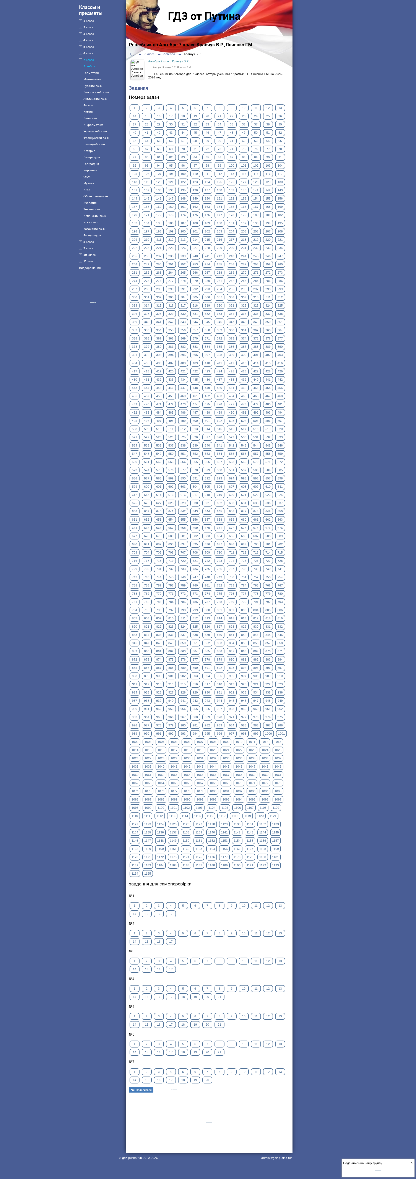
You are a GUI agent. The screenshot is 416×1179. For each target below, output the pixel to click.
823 (171, 626)
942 (195, 700)
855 (243, 643)
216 (219, 239)
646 (231, 511)
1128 (211, 824)
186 (171, 223)
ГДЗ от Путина (204, 16)
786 (195, 602)
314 (146, 305)
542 (231, 445)
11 (256, 108)
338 (280, 313)
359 (219, 330)
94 (159, 165)
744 (158, 577)
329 (171, 313)
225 (171, 248)
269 (231, 272)
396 (195, 355)
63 (256, 141)
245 (255, 256)
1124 (160, 824)
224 (158, 248)
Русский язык (92, 86)
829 (243, 626)
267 (207, 272)
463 (219, 396)
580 (219, 470)
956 (207, 709)
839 (207, 635)
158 (146, 206)
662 (268, 519)
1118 (235, 816)
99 (219, 165)
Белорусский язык (96, 92)
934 (255, 692)
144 (134, 198)
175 (195, 215)
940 (171, 700)
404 (134, 363)
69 (171, 149)
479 (255, 404)
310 (255, 297)
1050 (135, 774)
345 (207, 322)
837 (183, 635)
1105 (224, 807)
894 (243, 667)
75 (243, 149)
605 (207, 486)
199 (171, 231)
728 (280, 560)
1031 (200, 758)
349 (255, 322)
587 (146, 478)
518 (255, 429)
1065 (174, 783)
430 (134, 379)
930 (207, 692)
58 (195, 141)
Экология (90, 203)
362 (255, 330)
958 (231, 709)
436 (207, 379)
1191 (250, 865)
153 (243, 198)
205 (243, 231)
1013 (277, 742)
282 (231, 281)
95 (171, 165)
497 (158, 420)
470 (146, 404)
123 (195, 182)
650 (280, 511)
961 (268, 709)
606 (219, 486)
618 (207, 495)
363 (268, 330)
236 (146, 256)
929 (195, 692)
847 (146, 643)
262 (146, 272)
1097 (278, 799)
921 (255, 684)
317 (183, 305)
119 (146, 182)
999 (255, 733)
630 (195, 503)
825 (195, 626)
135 (183, 190)
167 (255, 206)
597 (268, 478)
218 (243, 239)
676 (280, 527)
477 (231, 404)
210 (146, 239)
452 (243, 388)
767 (280, 585)
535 (146, 445)
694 (183, 544)
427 (255, 371)
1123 (147, 824)
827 (219, 626)
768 (134, 593)
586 (134, 478)
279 (195, 281)
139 (231, 190)
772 (183, 593)
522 (146, 437)
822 (158, 626)
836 (171, 635)
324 (268, 305)
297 (255, 289)
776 (231, 593)
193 (255, 223)
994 (195, 733)
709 (207, 552)
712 (243, 552)
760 (195, 585)
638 (134, 511)
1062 (135, 783)
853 (219, 643)
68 (159, 149)
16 (159, 116)
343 (183, 322)
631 (207, 503)
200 (183, 231)
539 (195, 445)
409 (195, 363)
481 (280, 404)
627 (158, 503)
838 (195, 635)
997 (231, 733)
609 (255, 486)
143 (280, 190)
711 (231, 552)
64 (268, 141)
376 (268, 338)
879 (219, 659)
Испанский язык (94, 216)
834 (146, 635)
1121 (273, 816)
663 (280, 519)
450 (219, 388)
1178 (237, 857)
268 (219, 272)
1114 (185, 816)
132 (146, 190)
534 (134, 445)
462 (207, 396)
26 (280, 116)
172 (158, 215)
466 (255, 396)
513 (195, 429)
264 (171, 272)
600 (146, 486)
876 (183, 659)
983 (219, 725)
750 (231, 577)
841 (231, 635)
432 (158, 379)
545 (268, 445)
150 (207, 198)
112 (219, 173)
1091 (200, 799)
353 (146, 330)
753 (268, 577)
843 (255, 635)
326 (134, 313)
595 (243, 478)
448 (195, 388)
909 (268, 676)
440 (255, 379)
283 (243, 281)
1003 (148, 742)
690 (134, 544)
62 (243, 141)
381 (171, 346)
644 (207, 511)
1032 (213, 758)
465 (243, 396)
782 (146, 602)
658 (219, 519)
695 (195, 544)
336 (255, 313)
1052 (161, 774)
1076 (161, 791)
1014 (135, 750)
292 (195, 289)
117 (280, 173)
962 (280, 709)
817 (255, 618)
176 (207, 215)
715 (280, 552)
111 (207, 173)
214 (195, 239)
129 (268, 182)
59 (207, 141)
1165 (224, 849)
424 (219, 371)
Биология (90, 118)
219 (255, 239)
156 (280, 198)
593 (219, 478)
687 (255, 536)
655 (183, 519)
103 (268, 165)
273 (280, 272)
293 (207, 289)
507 (280, 420)
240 (195, 256)
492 (255, 412)
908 (255, 676)
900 (158, 676)
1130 (237, 824)
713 (255, 552)
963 (134, 717)
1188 (211, 865)
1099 (148, 807)
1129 (224, 824)
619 (219, 495)
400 (243, 355)
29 (159, 124)
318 (195, 305)
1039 (148, 766)
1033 (226, 758)
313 (134, 305)
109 (183, 173)
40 (134, 132)
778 (255, 593)
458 (158, 396)
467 (268, 396)
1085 (278, 791)
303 (171, 297)
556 (243, 453)
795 (146, 610)
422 (195, 371)
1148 (160, 840)
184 (146, 223)
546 (280, 445)
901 (171, 676)
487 (195, 412)
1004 (161, 742)
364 (280, 330)
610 (268, 486)
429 (280, 371)
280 (207, 281)
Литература (91, 157)
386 (231, 346)
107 (158, 173)
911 (134, 684)
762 (219, 585)
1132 (262, 824)
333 (219, 313)
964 (146, 717)
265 (183, 272)
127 (243, 182)
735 (207, 569)
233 (268, 248)
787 (207, 602)
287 (134, 289)
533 (280, 437)
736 (219, 569)
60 (219, 141)
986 (255, 725)
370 (195, 338)
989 (134, 733)
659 (231, 519)
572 (280, 462)
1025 (278, 750)
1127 (198, 824)
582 (243, 470)
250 (158, 264)
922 (268, 684)
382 (183, 346)
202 (207, 231)
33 (207, 124)
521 (134, 437)
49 (243, 132)
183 (134, 223)
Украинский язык (95, 131)
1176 (211, 857)
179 (243, 215)
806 (280, 610)
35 (231, 124)
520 (280, 429)
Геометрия (91, 73)
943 (207, 700)
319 (207, 305)
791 (255, 602)
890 (195, 667)
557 (255, 453)
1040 (161, 766)
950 (134, 709)
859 (134, 651)
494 (280, 412)
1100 (161, 807)
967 (183, 717)
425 (231, 371)
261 (134, 272)
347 (231, 322)
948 (268, 700)
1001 (281, 733)
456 (134, 396)
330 (183, 313)
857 (268, 643)
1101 (173, 807)
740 (268, 569)
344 (195, 322)
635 (255, 503)
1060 (265, 774)
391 (134, 355)
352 (134, 330)
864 (195, 651)
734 (195, 569)
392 (146, 355)
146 (158, 198)
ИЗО (86, 190)
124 (207, 182)
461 (195, 396)
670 (207, 527)
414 (255, 363)
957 (219, 709)
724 (231, 560)
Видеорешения (90, 268)
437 (219, 379)
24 (256, 116)
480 (268, 404)
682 (195, 536)
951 (146, 709)
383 (195, 346)
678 (146, 536)
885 (134, 667)
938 (146, 700)
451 (231, 388)
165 (231, 206)
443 (134, 388)
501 (207, 420)
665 (146, 527)
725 (243, 560)
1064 (161, 783)
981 (195, 725)
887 (158, 667)
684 (219, 536)
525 (183, 437)
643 (195, 511)
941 (183, 700)
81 (159, 157)
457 (146, 396)
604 (195, 486)
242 (219, 256)
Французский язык (96, 138)
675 (268, 527)
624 (280, 495)
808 (146, 618)
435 (195, 379)
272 (268, 272)
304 (183, 297)
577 (183, 470)
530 (243, 437)
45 (195, 132)
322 (243, 305)
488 (207, 412)
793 (280, 602)
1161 (173, 849)
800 (207, 610)
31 (183, 124)
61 (231, 141)
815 (231, 618)
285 (268, 281)
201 (195, 231)
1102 (186, 807)
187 (183, 223)
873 (146, 659)
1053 (174, 774)
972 (243, 717)
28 (146, 124)
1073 (278, 783)
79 (134, 157)
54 (146, 141)
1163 (198, 849)
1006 (187, 742)
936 (280, 692)
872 (134, 659)
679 (158, 536)
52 (280, 132)
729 (134, 569)
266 (195, 272)
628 (171, 503)
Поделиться (144, 1089)
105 (134, 173)
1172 (160, 857)
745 (171, 577)
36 (243, 124)
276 (158, 281)
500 (195, 420)
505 (255, 420)
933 (243, 692)
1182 (135, 865)
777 (243, 593)
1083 (252, 791)
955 (195, 709)
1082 (239, 791)
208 (280, 231)
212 (171, 239)
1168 (262, 849)
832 (280, 626)
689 (280, 536)
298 (268, 289)
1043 (200, 766)
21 (219, 116)
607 (231, 486)
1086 (135, 799)
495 (134, 420)
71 (195, 149)
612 (134, 495)
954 (183, 709)
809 (158, 618)
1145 (275, 832)
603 (183, 486)
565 (195, 462)
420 (171, 371)
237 (158, 256)
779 (268, 593)
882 (255, 659)
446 (171, 388)
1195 (147, 873)
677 (134, 536)
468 (280, 396)
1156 (262, 840)
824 (183, 626)
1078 (187, 791)
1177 (224, 857)
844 (268, 635)
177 (219, 215)
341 (158, 322)
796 (158, 610)
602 (171, 486)
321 (231, 305)
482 (134, 412)
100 (231, 165)
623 (268, 495)
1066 (187, 783)
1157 (275, 840)
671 (219, 527)
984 (231, 725)
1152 (211, 840)
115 (256, 173)
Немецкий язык (94, 144)
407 (171, 363)
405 (146, 363)
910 (280, 676)
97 (195, 165)
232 (255, 248)
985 (243, 725)
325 (280, 305)
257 (243, 264)
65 (280, 141)
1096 (265, 799)
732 (171, 569)
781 (134, 602)
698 (231, 544)
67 (146, 149)
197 (146, 231)
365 (134, 338)
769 (146, 593)
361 (243, 330)
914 (171, 684)
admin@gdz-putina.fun (276, 1158)
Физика (88, 105)
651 (134, 519)
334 (231, 313)
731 (158, 569)
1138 (186, 832)
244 (243, 256)
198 (158, 231)
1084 (265, 791)
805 (268, 610)
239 (183, 256)
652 (146, 519)
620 (231, 495)
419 (158, 371)
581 (231, 470)
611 (280, 486)
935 (268, 692)
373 (231, 338)
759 (183, 585)
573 (134, 470)
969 (207, 717)
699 (243, 544)
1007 (200, 742)
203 (219, 231)
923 (280, 684)
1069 (226, 783)
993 (183, 733)
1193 (275, 865)
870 (268, 651)
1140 (211, 832)
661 (255, 519)
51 (268, 132)
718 (158, 560)
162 (195, 206)
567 (219, 462)
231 (243, 248)
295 (231, 289)
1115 (197, 816)
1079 (200, 791)
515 (219, 429)
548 (146, 453)
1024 (265, 750)
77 (268, 149)
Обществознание (95, 196)
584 (268, 470)
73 (219, 149)
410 (207, 363)
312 (280, 297)
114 (243, 173)
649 (268, 511)
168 (268, 206)
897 (280, 667)
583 (255, 470)
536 (158, 445)
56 (171, 141)
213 (183, 239)
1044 (213, 766)
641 (171, 511)
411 (219, 363)
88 (243, 157)
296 (243, 289)
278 (183, 281)
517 (243, 429)
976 (134, 725)
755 (134, 585)
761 (207, 585)
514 (207, 429)
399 (231, 355)
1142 (237, 832)
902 (183, 676)
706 (171, 552)
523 (158, 437)
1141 (224, 832)
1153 (224, 840)
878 (207, 659)
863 (183, 651)
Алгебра (89, 66)
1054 (187, 774)
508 (134, 429)
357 (195, 330)
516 (231, 429)
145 (146, 198)
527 (207, 437)
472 (171, 404)
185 (158, 223)
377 (280, 338)
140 (243, 190)
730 (146, 569)
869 (255, 651)
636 (268, 503)
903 (195, 676)
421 (183, 371)
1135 (147, 832)
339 (134, 322)
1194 (135, 873)
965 (158, 717)
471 (158, 404)
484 (158, 412)
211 (158, 239)
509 (146, 429)
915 (183, 684)
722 (207, 560)
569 (243, 462)
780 (280, 593)
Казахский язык (94, 229)
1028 (161, 758)
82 (171, 157)
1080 (213, 791)
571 (268, 462)
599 (134, 486)
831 (268, 626)
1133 (275, 824)
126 (231, 182)
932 (231, 692)
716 (134, 560)
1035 (252, 758)
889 (183, 667)
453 (255, 388)
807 (134, 618)
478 (243, 404)
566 (207, 462)
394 (171, 355)
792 (268, 602)
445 (158, 388)
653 (158, 519)
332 (207, 313)
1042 (187, 766)
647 (243, 511)
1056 (213, 774)
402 (268, 355)
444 (146, 388)
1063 (148, 783)
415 (268, 363)
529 (231, 437)
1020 (213, 750)
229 (219, 248)
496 (146, 420)
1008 (213, 742)
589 (171, 478)
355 (171, 330)
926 (158, 692)
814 (219, 618)
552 (195, 453)
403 (280, 355)
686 (243, 536)
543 (243, 445)
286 (280, 281)
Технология (91, 209)
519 (268, 429)
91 (280, 157)
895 (255, 667)
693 (171, 544)
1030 (187, 758)
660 (243, 519)
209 (134, 239)
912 (146, 684)
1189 (224, 865)
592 (207, 478)
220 (268, 239)
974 (268, 717)
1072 (265, 783)
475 (207, 404)
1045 (226, 766)
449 (207, 388)
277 (171, 281)
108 (171, 173)
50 (256, 132)
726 (255, 560)
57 (183, 141)
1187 (198, 865)
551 (183, 453)
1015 (148, 750)
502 (219, 420)
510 (158, 429)
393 (158, 355)
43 (171, 132)
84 (195, 157)
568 (231, 462)
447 (183, 388)
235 (134, 256)
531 (255, 437)
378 (134, 346)
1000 (268, 733)
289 (158, 289)
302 (158, 297)
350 (268, 322)
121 (171, 182)
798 (183, 610)
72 (207, 149)
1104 (212, 807)
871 (280, 651)
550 (171, 453)
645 (219, 511)
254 (207, 264)
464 (231, 396)
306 (207, 297)
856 (255, 643)
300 (134, 297)
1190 (237, 865)
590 (183, 478)
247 (280, 256)
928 (183, 692)
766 (268, 585)
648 (255, 511)
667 (171, 527)
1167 (250, 849)
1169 (275, 849)
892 (219, 667)
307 (219, 297)
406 (158, 363)
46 (207, 132)
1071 (252, 783)
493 (268, 412)
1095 (252, 799)
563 (171, 462)
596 (255, 478)
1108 (263, 807)
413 (243, 363)
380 (158, 346)
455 (280, 388)
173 (171, 215)
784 (171, 602)
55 (159, 141)
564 (183, 462)
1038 (135, 766)
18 (183, 116)
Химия (88, 112)
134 (171, 190)
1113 (172, 816)
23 (243, 116)
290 (171, 289)
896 (268, 667)
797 (171, 610)
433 (171, 379)
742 (134, 577)
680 (171, 536)
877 (195, 659)
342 (171, 322)
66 (134, 149)
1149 (173, 840)
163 (207, 206)
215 (207, 239)
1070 (239, 783)
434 (183, 379)
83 (183, 157)
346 (219, 322)
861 (158, 651)
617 (195, 495)
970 (219, 717)
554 (219, 453)
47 (219, 132)
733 (183, 569)
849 (171, 643)
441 (268, 379)
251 (171, 264)
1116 (210, 816)
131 (134, 190)
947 (255, 700)
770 (158, 593)
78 (280, 149)
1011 (252, 742)
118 (134, 182)
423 (207, 371)
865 (207, 651)
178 (231, 215)
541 (219, 445)
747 (195, 577)
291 (183, 289)
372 (219, 338)
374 (243, 338)
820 (134, 626)
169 (280, 206)
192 (243, 223)
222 (134, 248)
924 (134, 692)
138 (219, 190)
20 (207, 116)
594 (231, 478)
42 (159, 132)
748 (207, 577)
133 (158, 190)
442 (280, 379)
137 (207, 190)
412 (231, 363)
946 (243, 700)
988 (280, 725)
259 (268, 264)
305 (195, 297)
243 (231, 256)
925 (146, 692)
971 (231, 717)
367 (158, 338)
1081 (226, 791)
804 (255, 610)
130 (280, 182)
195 (280, 223)
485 (171, 412)
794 (134, 610)
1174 (186, 857)
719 (171, 560)
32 (195, 124)
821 (146, 626)
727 (268, 560)
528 (219, 437)
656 (195, 519)
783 (158, 602)
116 (268, 173)
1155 (250, 840)
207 (268, 231)
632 (219, 503)
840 (219, 635)
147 (171, 198)
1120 (260, 816)
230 (231, 248)
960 (255, 709)
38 (268, 124)
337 (268, 313)
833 (134, 635)
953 (171, 709)
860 (146, 651)
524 (171, 437)
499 (183, 420)
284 (255, 281)
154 (255, 198)
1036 (265, 758)
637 (280, 503)
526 (195, 437)
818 (268, 618)
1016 (161, 750)
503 (231, 420)
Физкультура (92, 235)
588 (158, 478)
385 (219, 346)
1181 (275, 857)
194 (268, 223)
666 (158, 527)
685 (231, 536)
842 (243, 635)
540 (207, 445)
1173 (173, 857)
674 (255, 527)
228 (207, 248)
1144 (262, 832)
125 (219, 182)
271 (255, 272)
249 (146, 264)
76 (256, 149)
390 (280, 346)
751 (243, 577)
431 (146, 379)
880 (231, 659)
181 (268, 215)
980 (183, 725)
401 (255, 355)
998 (243, 733)
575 (158, 470)
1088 (161, 799)
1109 (276, 807)
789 (231, 602)
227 (195, 248)
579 (207, 470)
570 (255, 462)
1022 (239, 750)
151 (219, 198)
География (91, 164)
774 (207, 593)
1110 (135, 816)
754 (280, 577)
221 (280, 239)
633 (231, 503)
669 (195, 527)
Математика (92, 79)
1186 (186, 865)
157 (134, 206)
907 (243, 676)
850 (183, 643)
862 (171, 651)
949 (280, 700)
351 (280, 322)
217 (231, 239)
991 (158, 733)
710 (219, 552)
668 (183, 527)
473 (183, 404)
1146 (135, 840)
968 (195, 717)
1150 (186, 840)
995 (207, 733)
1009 (226, 742)
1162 (186, 849)
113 (231, 173)
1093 (226, 799)
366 (146, 338)
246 (268, 256)
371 (207, 338)
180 (255, 215)
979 (171, 725)
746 (183, 577)
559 (280, 453)
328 (158, 313)
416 (280, 363)
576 (171, 470)
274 (134, 281)
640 (158, 511)
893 (231, 667)
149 (195, 198)
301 (146, 297)
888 (171, 667)
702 (280, 544)
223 (146, 248)
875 (171, 659)
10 (243, 108)
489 (219, 412)
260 (280, 264)
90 (268, 157)
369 (183, 338)
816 (243, 618)
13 (280, 108)
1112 (159, 816)
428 (268, 371)
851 (195, 643)
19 (195, 116)
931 (219, 692)
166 (243, 206)
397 (207, 355)
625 (134, 503)
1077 (174, 791)
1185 (173, 865)
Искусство (90, 222)
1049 (278, 766)
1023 (252, 750)
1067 (200, 783)
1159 (147, 849)
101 (243, 165)
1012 (264, 742)
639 (146, 511)
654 (171, 519)
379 (146, 346)
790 (243, 602)
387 (243, 346)
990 (146, 733)
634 (243, 503)
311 (268, 297)
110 (195, 173)
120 (158, 182)
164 (219, 206)
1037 (278, 758)
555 (231, 453)
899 (146, 676)
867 (231, 651)
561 (146, 462)
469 (134, 404)
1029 (174, 758)
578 (195, 470)
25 (268, 116)
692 (158, 544)
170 (134, 215)
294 (219, 289)
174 (183, 215)
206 (255, 231)
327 (146, 313)
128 (255, 182)
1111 (147, 816)
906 (231, 676)
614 (158, 495)
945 (231, 700)
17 (171, 116)
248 (134, 264)
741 (280, 569)
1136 (160, 832)
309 (243, 297)
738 (243, 569)
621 (243, 495)
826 (207, 626)
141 (255, 190)
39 (280, 124)
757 (158, 585)
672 (231, 527)
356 (183, 330)
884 (280, 659)
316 (171, 305)
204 (231, 231)
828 (231, 626)
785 (183, 602)
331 (195, 313)
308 (231, 297)
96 (183, 165)
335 (243, 313)
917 (207, 684)
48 (231, 132)
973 (255, 717)
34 (219, 124)
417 (134, 371)
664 (134, 527)
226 (183, 248)
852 (207, 643)
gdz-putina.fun (132, 1158)
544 (255, 445)
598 (280, 478)
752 (255, 577)
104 (280, 165)
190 (219, 223)
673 (243, 527)
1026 (135, 758)
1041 (174, 766)
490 (231, 412)
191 (231, 223)
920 (243, 684)
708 (195, 552)
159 (158, 206)
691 (146, 544)
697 (219, 544)
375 (255, 338)
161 (183, 206)
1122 (135, 824)
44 (183, 132)
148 (183, 198)
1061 (278, 774)
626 (146, 503)
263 (158, 272)
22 (231, 116)
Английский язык (95, 99)
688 (268, 536)
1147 (147, 840)
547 (134, 453)
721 (195, 560)
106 (146, 173)
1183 (147, 865)
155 (268, 198)
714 (268, 552)
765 (255, 585)
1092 (213, 799)
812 (195, 618)
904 (207, 676)
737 (231, 569)
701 (268, 544)
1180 (262, 857)
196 (134, 231)
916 (195, 684)
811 (183, 618)
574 (146, 470)
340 (146, 322)
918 (219, 684)
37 (256, 124)
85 (207, 157)
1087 (148, 799)
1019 (200, 750)
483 (146, 412)
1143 (250, 832)
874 (158, 659)
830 (255, 626)
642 (183, 511)
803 (243, 610)
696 (207, 544)
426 (243, 371)
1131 (250, 824)
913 (158, 684)
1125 (173, 824)
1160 (160, 849)
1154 (237, 840)
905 (219, 676)
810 (171, 618)
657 (207, 519)
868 (243, 651)
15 (146, 116)
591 (195, 478)
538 (183, 445)
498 (171, 420)
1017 (174, 750)
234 (280, 248)
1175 (198, 857)
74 (231, 149)
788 (219, 602)
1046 (239, 766)
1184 (160, 865)
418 (146, 371)
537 (171, 445)
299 (280, 289)
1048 (265, 766)
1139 (198, 832)
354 (158, 330)
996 (219, 733)
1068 (213, 783)
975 (280, 717)
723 (219, 560)
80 (146, 157)
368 (171, 338)
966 (171, 717)
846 (134, 643)
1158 (135, 849)
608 (243, 486)
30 (171, 124)
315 (158, 305)
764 (243, 585)
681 (183, 536)
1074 (135, 791)
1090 (187, 799)
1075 (148, 791)
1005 (174, 742)
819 (280, 618)
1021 (226, 750)
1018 (187, 750)
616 (183, 495)
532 (268, 437)
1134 (135, 832)
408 (183, 363)
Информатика (93, 125)
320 (219, 305)
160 (171, 206)
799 (195, 610)
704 (146, 552)
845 (280, 635)
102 (255, 165)
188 (195, 223)
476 (219, 404)
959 (243, 709)
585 (280, 470)
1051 (148, 774)
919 (231, 684)
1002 (135, 742)
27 (134, 124)
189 (207, 223)
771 (171, 593)
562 (158, 462)
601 (158, 486)
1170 (135, 857)
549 (158, 453)
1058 (239, 774)
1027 (148, 758)
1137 (173, 832)
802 (231, 610)
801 (219, 610)
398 (219, 355)
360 (231, 330)
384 (207, 346)
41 (146, 132)
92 (134, 165)
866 (219, 651)
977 (146, 725)
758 (171, 585)
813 (207, 618)
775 (219, 593)
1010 (239, 742)
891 (207, 667)
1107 (250, 807)
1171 (147, 857)
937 (134, 700)
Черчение (90, 170)
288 (146, 289)
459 (171, 396)
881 (243, 659)
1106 (237, 807)
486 (183, 412)
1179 (250, 857)
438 (231, 379)
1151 (198, 840)
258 (255, 264)
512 (183, 429)
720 (183, 560)
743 (146, 577)
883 (268, 659)
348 (243, 322)
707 (183, 552)
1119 (247, 816)
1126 (186, 824)
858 (280, 643)
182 (280, 215)
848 (158, 643)
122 (183, 182)
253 (195, 264)
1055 (200, 774)
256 (231, 264)
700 (255, 544)
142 (268, 190)
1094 (239, 799)
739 (255, 569)
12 (268, 108)
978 (158, 725)
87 (231, 157)
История (89, 151)
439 (243, 379)
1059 (252, 774)
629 (183, 503)
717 (146, 560)
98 (207, 165)
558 (268, 453)
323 (255, 305)
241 (207, 256)
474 (195, 404)
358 (207, 330)
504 (243, 420)
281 (219, 281)
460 (183, 396)
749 (219, 577)
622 (255, 495)
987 (268, 725)
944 (219, 700)
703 (134, 552)
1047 (252, 766)
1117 (222, 816)
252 (183, 264)
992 (171, 733)
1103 (199, 807)
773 (195, 593)
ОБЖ (87, 177)
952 (158, 709)
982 (207, 725)
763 (231, 585)
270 (243, 272)
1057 (226, 774)
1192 (262, 865)
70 (183, 149)
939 (158, 700)
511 (171, 429)
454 (268, 388)
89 (256, 157)
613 (146, 495)
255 (219, 264)
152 (231, 198)
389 (268, 346)
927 (171, 692)
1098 (135, 807)
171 (146, 215)
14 (134, 116)
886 (146, 667)
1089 (174, 799)
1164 (211, 849)
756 (146, 585)
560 (134, 462)
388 (255, 346)
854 (231, 643)
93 (146, 165)
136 (195, 190)
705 (158, 552)
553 (207, 453)
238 (171, 256)
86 (219, 157)
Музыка (88, 183)
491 (243, 412)
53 (134, 141)
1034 (239, 758)
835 (158, 635)
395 (183, 355)
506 (268, 420)
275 (146, 281)
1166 (237, 849)
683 (207, 536)
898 (134, 676)
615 (171, 495)
